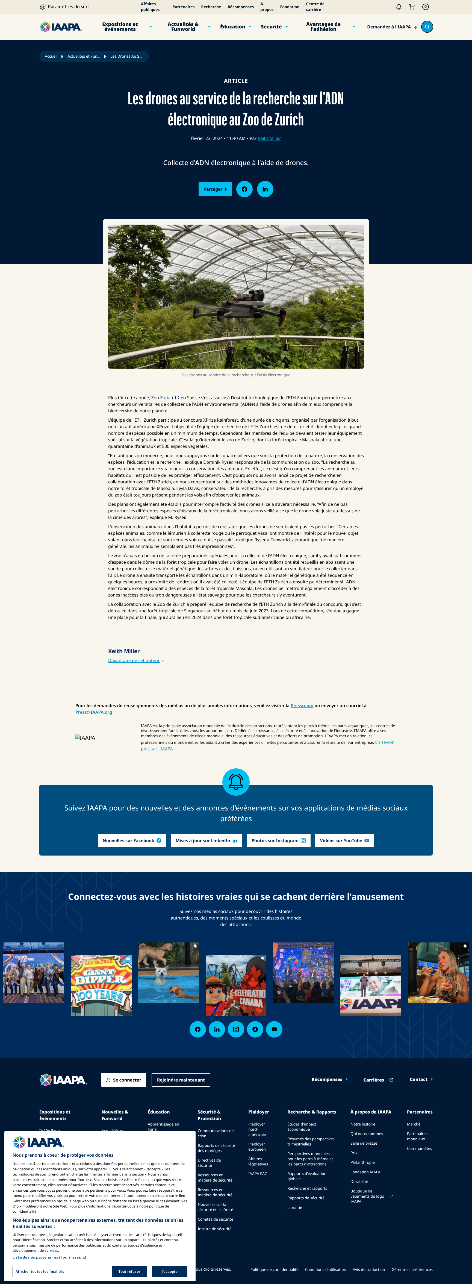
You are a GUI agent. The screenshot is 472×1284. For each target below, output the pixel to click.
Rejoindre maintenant (181, 1080)
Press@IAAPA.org (93, 712)
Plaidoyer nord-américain (257, 1129)
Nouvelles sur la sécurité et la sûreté (215, 1207)
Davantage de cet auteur (134, 660)
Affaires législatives (258, 1161)
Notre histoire (362, 1124)
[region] (100, 1206)
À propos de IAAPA (370, 1112)
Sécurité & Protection (209, 1115)
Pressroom (302, 706)
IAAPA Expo (49, 1130)
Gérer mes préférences (412, 1269)
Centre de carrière (315, 6)
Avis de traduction (369, 1269)
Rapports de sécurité (305, 1198)
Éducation (232, 26)
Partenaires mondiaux (417, 1136)
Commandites (419, 1148)
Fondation (290, 7)
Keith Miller (269, 138)
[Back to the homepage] (63, 1079)
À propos (266, 6)
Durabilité (359, 1181)
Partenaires (184, 7)
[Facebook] (198, 1029)
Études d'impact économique (301, 1127)
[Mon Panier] (411, 7)
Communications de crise (216, 1133)
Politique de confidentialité (274, 1269)
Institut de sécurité (215, 1229)
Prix (353, 1153)
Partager (213, 189)
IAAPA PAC (257, 1173)
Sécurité (271, 26)
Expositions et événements (120, 27)
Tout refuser (129, 1271)
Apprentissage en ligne (163, 1127)
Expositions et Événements (54, 1115)
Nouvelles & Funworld (115, 1115)
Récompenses (241, 7)
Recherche (211, 7)
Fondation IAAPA (365, 1172)
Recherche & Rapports (311, 1112)
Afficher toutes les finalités (40, 1271)
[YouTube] (274, 1029)
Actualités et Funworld (83, 56)
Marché (413, 1124)
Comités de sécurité (215, 1219)
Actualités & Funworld (183, 27)
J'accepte (170, 1271)
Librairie (294, 1207)
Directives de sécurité (209, 1163)
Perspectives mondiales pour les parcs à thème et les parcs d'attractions (310, 1159)
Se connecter (127, 1080)
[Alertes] (398, 7)
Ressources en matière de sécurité (215, 1178)
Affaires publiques (150, 6)
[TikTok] (255, 1029)
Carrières (374, 1080)
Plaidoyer (258, 1112)
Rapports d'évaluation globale (306, 1176)
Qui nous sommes (366, 1133)
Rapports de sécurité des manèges (216, 1148)
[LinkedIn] (217, 1029)
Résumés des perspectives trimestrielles (311, 1141)
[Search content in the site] (427, 26)
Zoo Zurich (162, 398)
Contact (418, 1079)
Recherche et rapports (307, 1188)
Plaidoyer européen (257, 1147)
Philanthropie (362, 1162)
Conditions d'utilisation (325, 1269)
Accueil (51, 56)
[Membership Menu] (425, 7)
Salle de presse (363, 1143)
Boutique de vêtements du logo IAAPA (367, 1196)
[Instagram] (236, 1029)
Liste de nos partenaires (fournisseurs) (49, 1257)
